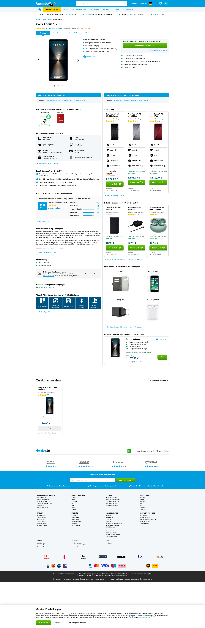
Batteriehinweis (110, 527)
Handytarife (94, 9)
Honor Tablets (41, 515)
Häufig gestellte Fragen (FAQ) (148, 519)
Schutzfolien (75, 517)
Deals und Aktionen (111, 536)
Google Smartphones (112, 505)
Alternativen (118, 100)
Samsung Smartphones (113, 499)
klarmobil (74, 501)
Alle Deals (109, 543)
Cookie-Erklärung (145, 617)
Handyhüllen (75, 515)
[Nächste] (78, 60)
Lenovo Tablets (41, 521)
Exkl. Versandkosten (111, 190)
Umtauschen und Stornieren (114, 523)
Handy (65, 9)
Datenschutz (40, 547)
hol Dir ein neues (48, 276)
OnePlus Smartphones (112, 501)
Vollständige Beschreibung (47, 252)
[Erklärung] (147, 342)
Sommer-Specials (52, 9)
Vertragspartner (144, 523)
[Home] (39, 9)
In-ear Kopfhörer (76, 521)
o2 (72, 503)
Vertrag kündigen (111, 531)
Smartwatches (76, 525)
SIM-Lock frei (90, 56)
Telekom (74, 507)
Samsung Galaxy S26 (43, 499)
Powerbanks (75, 519)
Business (75, 540)
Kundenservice (128, 9)
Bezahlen (108, 515)
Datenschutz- (131, 617)
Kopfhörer (74, 523)
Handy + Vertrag (78, 495)
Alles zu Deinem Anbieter (113, 534)
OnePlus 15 (40, 505)
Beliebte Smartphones (46, 495)
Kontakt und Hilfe (147, 513)
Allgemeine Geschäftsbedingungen (129, 579)
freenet (73, 499)
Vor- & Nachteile (79, 100)
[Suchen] (125, 3)
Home (38, 19)
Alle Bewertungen (44, 221)
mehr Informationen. (122, 575)
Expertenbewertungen (53, 100)
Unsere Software (42, 545)
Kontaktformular (145, 517)
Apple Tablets (41, 519)
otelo (73, 505)
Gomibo (40, 540)
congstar (74, 497)
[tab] (54, 86)
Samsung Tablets (42, 517)
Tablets (106, 9)
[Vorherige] (38, 60)
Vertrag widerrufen (111, 533)
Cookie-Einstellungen (87, 579)
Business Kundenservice (78, 547)
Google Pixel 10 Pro (42, 507)
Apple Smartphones (111, 497)
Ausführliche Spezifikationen (48, 163)
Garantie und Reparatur (112, 525)
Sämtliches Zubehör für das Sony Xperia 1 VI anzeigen (124, 259)
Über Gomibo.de (57, 579)
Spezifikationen (67, 100)
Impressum (76, 579)
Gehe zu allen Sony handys (158, 50)
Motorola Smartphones (112, 503)
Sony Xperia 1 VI (57, 19)
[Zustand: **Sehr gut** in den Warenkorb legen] (162, 357)
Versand (108, 521)
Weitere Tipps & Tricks (46, 312)
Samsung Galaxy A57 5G (44, 503)
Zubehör (116, 9)
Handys (109, 495)
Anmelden (143, 3)
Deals (108, 540)
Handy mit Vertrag (79, 9)
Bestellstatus (109, 517)
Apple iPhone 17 (42, 497)
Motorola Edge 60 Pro (43, 501)
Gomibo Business (77, 543)
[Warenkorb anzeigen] (166, 3)
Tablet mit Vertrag (42, 525)
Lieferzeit (108, 519)
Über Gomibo (41, 543)
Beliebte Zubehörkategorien (140, 100)
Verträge (108, 529)
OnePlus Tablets (41, 523)
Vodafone (74, 509)
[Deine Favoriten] (160, 3)
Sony (49, 19)
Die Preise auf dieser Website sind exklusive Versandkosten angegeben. (131, 574)
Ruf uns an (143, 515)
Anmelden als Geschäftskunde (80, 545)
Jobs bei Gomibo (145, 521)
